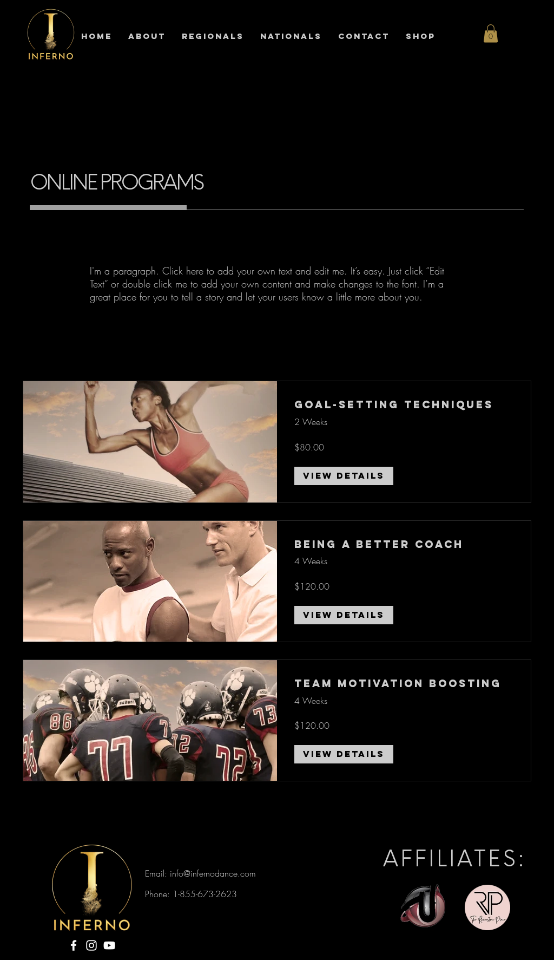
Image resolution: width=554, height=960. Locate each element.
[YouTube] (109, 945)
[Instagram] (91, 945)
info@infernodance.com (213, 873)
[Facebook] (74, 945)
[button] (490, 33)
